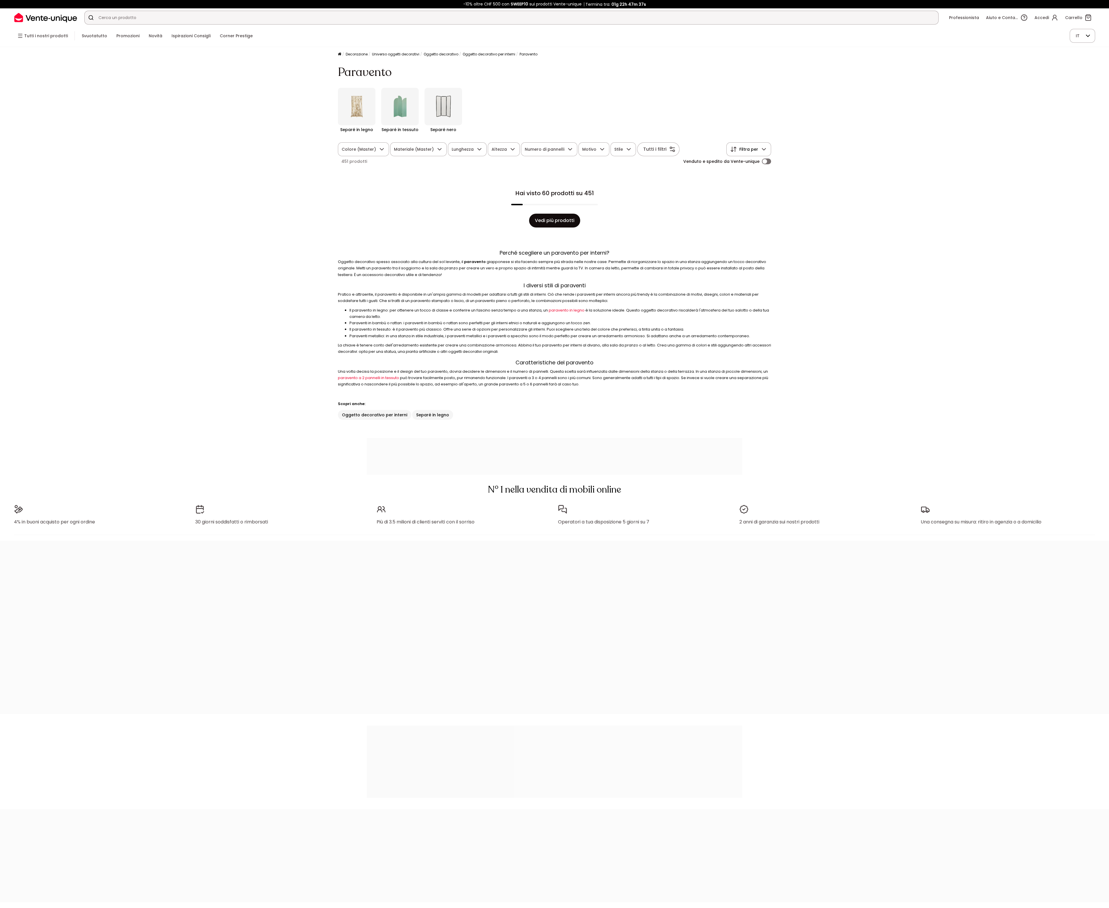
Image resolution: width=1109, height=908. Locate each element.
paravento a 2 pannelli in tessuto (368, 378)
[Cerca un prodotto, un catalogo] (91, 17)
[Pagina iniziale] (339, 54)
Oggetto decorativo (441, 54)
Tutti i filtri (655, 149)
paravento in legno (567, 310)
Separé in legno (432, 415)
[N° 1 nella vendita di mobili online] (45, 17)
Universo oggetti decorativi (395, 54)
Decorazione (357, 54)
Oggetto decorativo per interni (489, 54)
